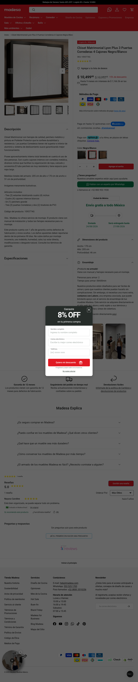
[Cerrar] (89, 310)
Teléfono (54, 349)
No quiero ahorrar (69, 371)
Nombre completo (57, 329)
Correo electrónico (57, 339)
